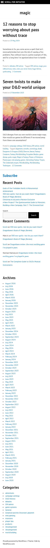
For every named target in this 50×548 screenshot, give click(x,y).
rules (14, 69)
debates (12, 66)
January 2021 (10, 460)
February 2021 (11, 458)
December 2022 (11, 396)
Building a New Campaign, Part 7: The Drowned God (23, 205)
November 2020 (11, 466)
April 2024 (9, 351)
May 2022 (9, 415)
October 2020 (10, 469)
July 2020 (9, 477)
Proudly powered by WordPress (15, 541)
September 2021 (11, 438)
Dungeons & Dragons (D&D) (13, 151)
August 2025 (10, 311)
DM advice (19, 66)
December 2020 (11, 463)
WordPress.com (9, 544)
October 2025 (10, 309)
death (40, 149)
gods (10, 157)
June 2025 (9, 317)
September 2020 (11, 472)
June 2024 (9, 345)
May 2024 (9, 348)
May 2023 (9, 382)
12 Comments (17, 165)
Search (5, 211)
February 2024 (11, 356)
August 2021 (10, 441)
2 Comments (16, 72)
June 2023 (9, 379)
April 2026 (9, 295)
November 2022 (11, 399)
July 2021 (9, 444)
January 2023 (10, 393)
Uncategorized (11, 527)
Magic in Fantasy (22, 157)
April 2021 (9, 452)
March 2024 (10, 354)
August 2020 (10, 475)
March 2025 (10, 325)
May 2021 (9, 449)
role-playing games (18, 160)
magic (41, 66)
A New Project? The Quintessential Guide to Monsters (24, 202)
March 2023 (10, 387)
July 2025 (9, 314)
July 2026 (9, 286)
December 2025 (11, 303)
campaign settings (16, 146)
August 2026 (10, 283)
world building (10, 532)
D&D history (27, 146)
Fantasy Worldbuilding (18, 154)
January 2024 (10, 359)
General (8, 510)
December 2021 (11, 430)
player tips (9, 521)
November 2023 (11, 365)
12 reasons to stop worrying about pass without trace (21, 29)
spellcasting (7, 72)
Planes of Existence (36, 157)
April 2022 (9, 418)
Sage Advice (36, 69)
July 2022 (9, 410)
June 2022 (9, 413)
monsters (9, 518)
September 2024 (11, 337)
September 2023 (11, 370)
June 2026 (9, 289)
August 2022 (10, 407)
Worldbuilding (24, 163)
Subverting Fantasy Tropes (35, 160)
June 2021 (9, 446)
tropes (16, 163)
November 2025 (11, 306)
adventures (9, 493)
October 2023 (10, 368)
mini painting (10, 515)
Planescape (7, 160)
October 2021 (10, 435)
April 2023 (9, 385)
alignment (19, 149)
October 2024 (10, 334)
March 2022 (10, 421)
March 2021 (10, 455)
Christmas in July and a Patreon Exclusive (19, 199)
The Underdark (8, 163)
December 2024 (11, 331)
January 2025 (10, 328)
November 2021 (11, 432)
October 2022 (10, 401)
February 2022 (11, 424)
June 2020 (9, 480)
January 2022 (10, 427)
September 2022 (11, 404)
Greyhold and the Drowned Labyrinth (19, 513)
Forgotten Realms (32, 154)
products (8, 524)
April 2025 (9, 323)
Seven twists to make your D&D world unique (24, 84)
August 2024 (10, 340)
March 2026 (10, 297)
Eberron (26, 151)
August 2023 (10, 373)
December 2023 (11, 362)
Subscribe (10, 175)
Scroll (5, 227)
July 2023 (9, 376)
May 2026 (9, 292)
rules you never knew (24, 69)
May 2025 (9, 320)
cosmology (33, 149)
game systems (11, 507)
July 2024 (9, 342)
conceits (26, 149)
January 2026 (10, 300)
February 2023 (11, 390)
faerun (32, 151)
